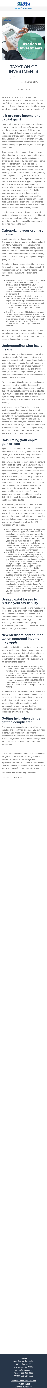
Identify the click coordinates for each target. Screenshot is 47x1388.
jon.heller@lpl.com (23, 1370)
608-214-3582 (27, 1376)
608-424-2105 (27, 1373)
